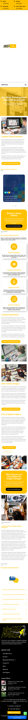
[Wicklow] (14, 1)
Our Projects (6, 672)
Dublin (4, 1)
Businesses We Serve (8, 660)
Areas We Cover (7, 653)
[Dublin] (1, 1)
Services (5, 656)
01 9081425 (6, 3)
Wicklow (18, 1)
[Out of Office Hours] (14, 6)
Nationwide (5, 6)
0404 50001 (19, 3)
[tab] (14, 589)
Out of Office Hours (20, 6)
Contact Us (6, 663)
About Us (5, 669)
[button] (25, 84)
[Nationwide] (1, 6)
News (4, 666)
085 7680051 (19, 8)
